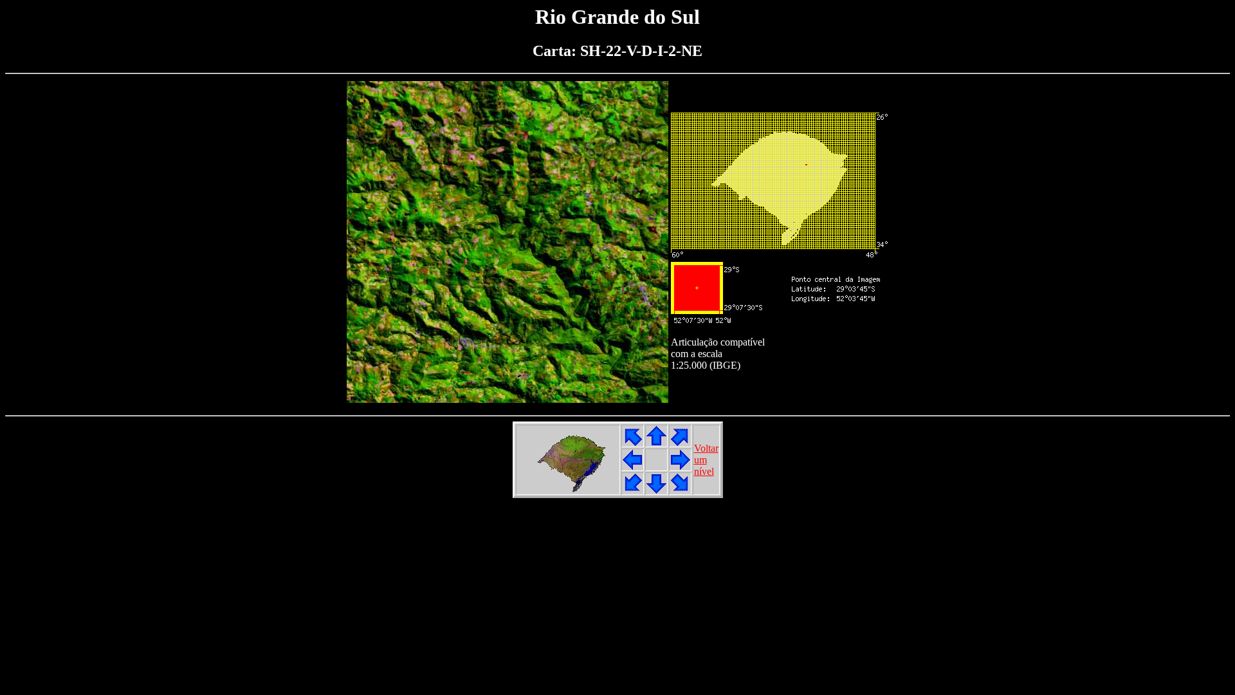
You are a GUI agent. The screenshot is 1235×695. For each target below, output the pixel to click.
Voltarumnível (706, 460)
